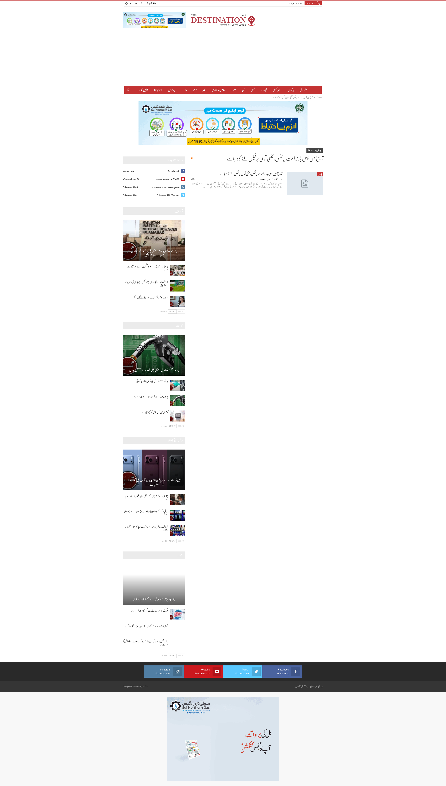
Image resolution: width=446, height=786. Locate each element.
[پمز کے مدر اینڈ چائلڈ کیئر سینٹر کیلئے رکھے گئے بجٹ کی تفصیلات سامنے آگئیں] (154, 240)
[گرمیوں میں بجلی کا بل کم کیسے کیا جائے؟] (177, 416)
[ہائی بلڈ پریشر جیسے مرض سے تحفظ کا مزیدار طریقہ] (154, 584)
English (158, 90)
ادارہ (185, 90)
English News (295, 3)
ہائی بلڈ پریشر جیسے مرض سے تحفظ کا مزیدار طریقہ (154, 599)
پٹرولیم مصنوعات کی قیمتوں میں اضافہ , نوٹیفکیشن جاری (154, 369)
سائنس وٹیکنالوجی (218, 90)
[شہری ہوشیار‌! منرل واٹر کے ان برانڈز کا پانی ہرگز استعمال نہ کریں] (177, 629)
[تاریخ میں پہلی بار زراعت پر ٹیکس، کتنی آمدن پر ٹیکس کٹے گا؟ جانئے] (305, 183)
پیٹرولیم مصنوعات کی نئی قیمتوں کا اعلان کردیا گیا (152, 381)
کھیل (253, 90)
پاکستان (291, 90)
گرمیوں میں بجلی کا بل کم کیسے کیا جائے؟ (154, 412)
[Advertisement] (223, 54)
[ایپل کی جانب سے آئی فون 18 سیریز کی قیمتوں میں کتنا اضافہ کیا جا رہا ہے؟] (154, 469)
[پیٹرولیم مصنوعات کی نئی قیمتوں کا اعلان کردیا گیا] (177, 385)
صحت (233, 90)
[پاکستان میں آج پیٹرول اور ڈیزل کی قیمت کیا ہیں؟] (177, 400)
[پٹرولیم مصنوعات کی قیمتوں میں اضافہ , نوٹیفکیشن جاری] (154, 355)
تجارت (264, 90)
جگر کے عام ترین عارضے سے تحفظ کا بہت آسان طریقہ (149, 610)
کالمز (204, 90)
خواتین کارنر (143, 90)
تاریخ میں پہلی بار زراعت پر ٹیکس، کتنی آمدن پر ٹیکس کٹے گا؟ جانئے (251, 173)
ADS (145, 686)
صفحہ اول (303, 90)
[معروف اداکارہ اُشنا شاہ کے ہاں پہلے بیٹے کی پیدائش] (177, 301)
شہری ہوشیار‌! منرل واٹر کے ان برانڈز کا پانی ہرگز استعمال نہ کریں (146, 626)
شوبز (243, 90)
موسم (195, 90)
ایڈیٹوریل (171, 90)
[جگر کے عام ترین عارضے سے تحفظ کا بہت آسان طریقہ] (177, 614)
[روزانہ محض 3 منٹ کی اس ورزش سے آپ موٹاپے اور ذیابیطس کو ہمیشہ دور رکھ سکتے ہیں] (177, 645)
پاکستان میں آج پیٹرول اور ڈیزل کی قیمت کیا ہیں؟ (151, 397)
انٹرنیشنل (276, 90)
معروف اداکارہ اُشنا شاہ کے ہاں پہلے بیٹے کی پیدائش (150, 297)
